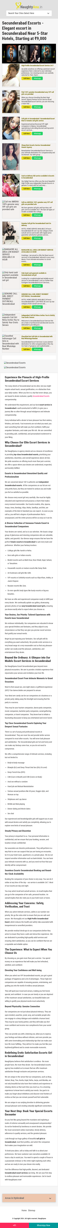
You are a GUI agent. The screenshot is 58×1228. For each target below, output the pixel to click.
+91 (14, 1225)
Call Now (26, 78)
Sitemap (31, 1210)
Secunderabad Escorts (41, 396)
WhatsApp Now (43, 1225)
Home (24, 1210)
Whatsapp (37, 78)
